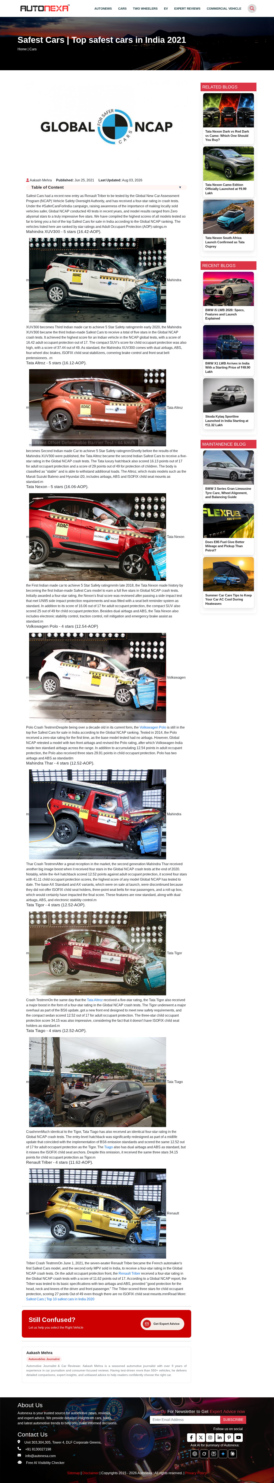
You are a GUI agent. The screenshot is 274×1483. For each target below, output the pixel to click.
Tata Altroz (95, 1000)
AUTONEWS (103, 8)
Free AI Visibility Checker (45, 1463)
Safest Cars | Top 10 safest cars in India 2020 (60, 1299)
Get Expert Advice (166, 1323)
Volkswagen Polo (153, 727)
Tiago (108, 1147)
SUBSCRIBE (233, 1420)
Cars (33, 49)
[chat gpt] (195, 1454)
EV (166, 8)
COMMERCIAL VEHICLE (224, 8)
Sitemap (74, 1473)
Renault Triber (129, 1273)
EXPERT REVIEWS (187, 8)
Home (22, 49)
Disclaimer (91, 1473)
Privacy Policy (196, 1473)
